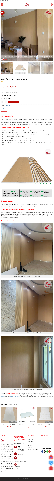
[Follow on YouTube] (49, 451)
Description (4, 112)
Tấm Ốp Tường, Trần (15, 77)
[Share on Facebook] (1, 108)
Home (2, 77)
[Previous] (4, 35)
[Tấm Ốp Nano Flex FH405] (9, 415)
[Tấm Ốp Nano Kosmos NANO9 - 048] (27, 415)
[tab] (4, 112)
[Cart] (52, 4)
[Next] (50, 35)
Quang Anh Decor (15, 396)
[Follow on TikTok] (45, 451)
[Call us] (47, 451)
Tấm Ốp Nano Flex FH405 (9, 424)
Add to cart (13, 102)
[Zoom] (2, 59)
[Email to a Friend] (3, 108)
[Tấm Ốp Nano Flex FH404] (45, 415)
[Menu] (2, 4)
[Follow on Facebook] (42, 451)
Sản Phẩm (7, 77)
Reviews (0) (11, 112)
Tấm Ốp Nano (24, 77)
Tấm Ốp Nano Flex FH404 (44, 424)
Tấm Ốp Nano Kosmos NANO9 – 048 (27, 425)
